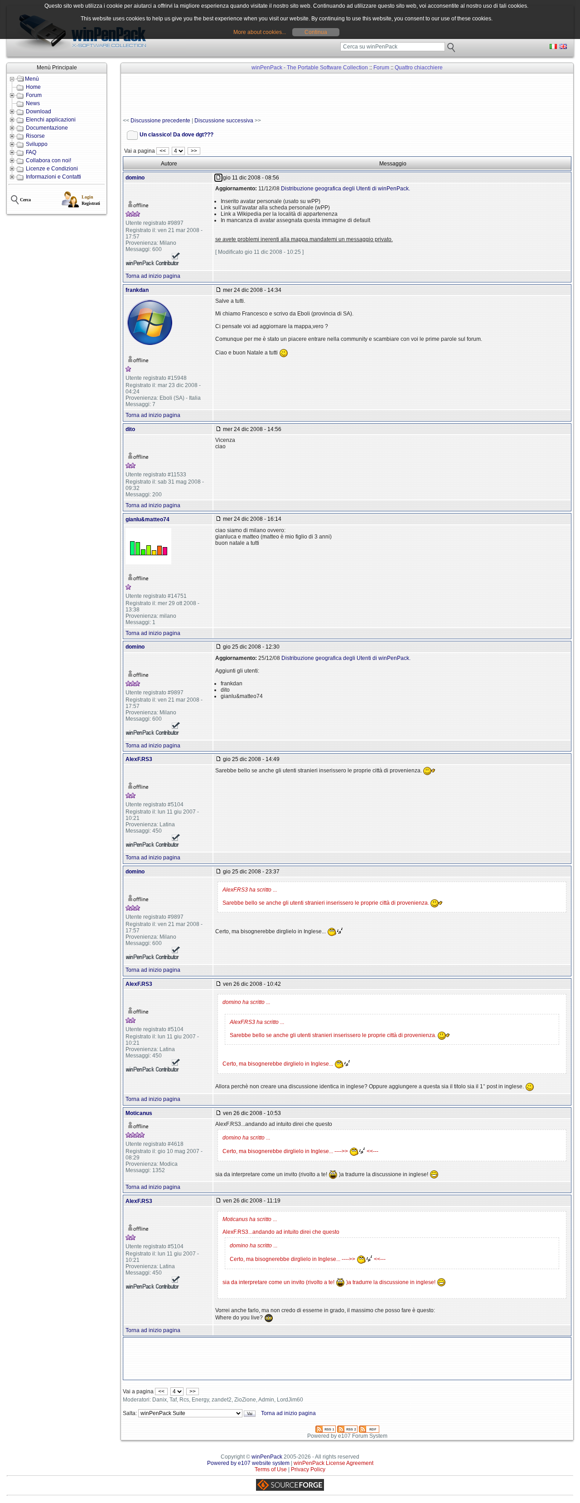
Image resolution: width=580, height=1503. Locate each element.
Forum (34, 95)
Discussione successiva (223, 120)
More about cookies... (259, 32)
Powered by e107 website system (248, 1463)
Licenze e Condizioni (52, 168)
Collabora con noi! (48, 160)
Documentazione (47, 128)
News (33, 103)
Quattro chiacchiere (419, 67)
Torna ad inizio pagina (153, 276)
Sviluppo (37, 144)
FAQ (31, 152)
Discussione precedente (160, 120)
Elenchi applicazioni (51, 119)
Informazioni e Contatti (53, 177)
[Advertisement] (288, 95)
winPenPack (266, 1457)
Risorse (35, 136)
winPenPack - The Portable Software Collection (309, 67)
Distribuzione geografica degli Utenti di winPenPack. (345, 188)
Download (38, 111)
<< (163, 151)
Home (33, 87)
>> (194, 151)
